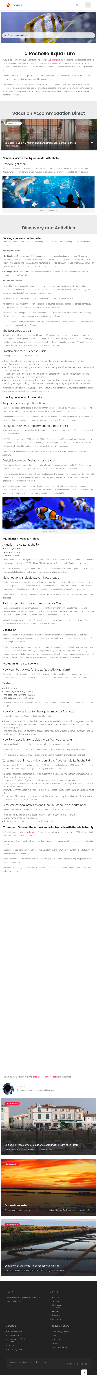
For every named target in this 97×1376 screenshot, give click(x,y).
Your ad (11, 1345)
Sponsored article (15, 1336)
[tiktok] (82, 1363)
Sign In (79, 5)
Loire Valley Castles (60, 1332)
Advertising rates (15, 1349)
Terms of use (27, 1362)
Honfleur (56, 1343)
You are (55, 1297)
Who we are (57, 1319)
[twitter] (74, 1363)
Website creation (15, 1332)
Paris (54, 1336)
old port (46, 168)
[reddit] (86, 1363)
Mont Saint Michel (59, 1347)
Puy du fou (57, 1339)
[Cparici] (14, 5)
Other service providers (58, 1306)
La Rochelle (54, 60)
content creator (51, 1077)
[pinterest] (70, 1363)
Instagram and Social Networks (17, 1340)
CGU (11, 1365)
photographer (38, 1077)
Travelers (56, 1315)
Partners (55, 1311)
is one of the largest (29, 832)
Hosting (55, 1301)
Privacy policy (40, 1362)
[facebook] (78, 1363)
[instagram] (66, 1363)
